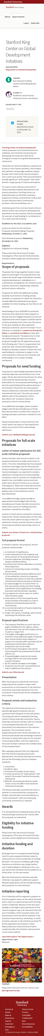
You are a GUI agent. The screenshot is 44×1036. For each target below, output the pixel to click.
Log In (26, 23)
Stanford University (13, 2)
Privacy (25, 1012)
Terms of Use (27, 1009)
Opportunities (18, 16)
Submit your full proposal (13, 672)
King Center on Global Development (21, 69)
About (7, 16)
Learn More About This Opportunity (17, 936)
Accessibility (27, 1027)
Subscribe (35, 23)
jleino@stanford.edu (11, 990)
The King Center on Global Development (19, 147)
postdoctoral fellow (20, 333)
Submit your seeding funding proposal (18, 434)
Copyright (26, 1015)
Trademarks (27, 1018)
